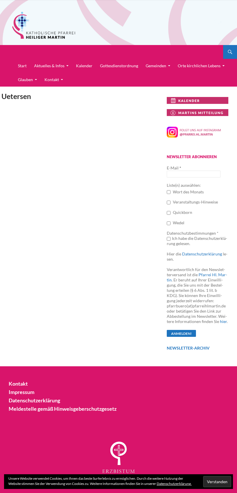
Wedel (178, 222)
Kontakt (52, 79)
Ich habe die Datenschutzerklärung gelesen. (197, 241)
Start (22, 65)
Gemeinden (156, 65)
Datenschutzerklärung (202, 253)
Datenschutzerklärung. (174, 483)
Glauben (25, 79)
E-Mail (174, 167)
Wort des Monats (188, 191)
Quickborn (182, 212)
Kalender (84, 65)
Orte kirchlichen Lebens (199, 65)
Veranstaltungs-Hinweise (195, 201)
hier (223, 321)
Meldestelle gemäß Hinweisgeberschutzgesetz (62, 409)
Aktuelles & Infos (49, 65)
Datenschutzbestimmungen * (193, 233)
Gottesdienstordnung (119, 65)
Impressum (21, 392)
